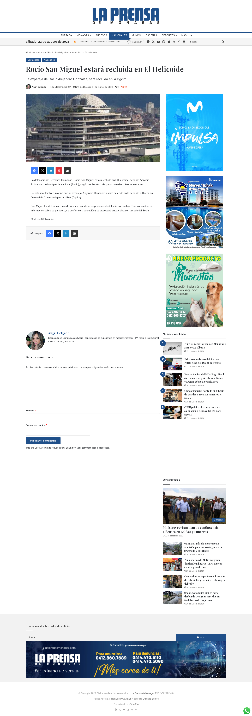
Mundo (136, 35)
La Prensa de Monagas (142, 693)
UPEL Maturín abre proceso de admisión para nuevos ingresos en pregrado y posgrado (203, 547)
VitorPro (134, 704)
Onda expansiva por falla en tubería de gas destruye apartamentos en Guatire (204, 394)
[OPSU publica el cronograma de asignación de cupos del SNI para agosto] (172, 412)
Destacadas (33, 60)
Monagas (83, 35)
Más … (185, 35)
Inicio (31, 52)
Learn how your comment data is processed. (88, 447)
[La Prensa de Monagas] (126, 16)
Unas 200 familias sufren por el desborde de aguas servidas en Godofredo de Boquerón (202, 596)
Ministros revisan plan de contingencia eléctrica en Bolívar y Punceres (191, 529)
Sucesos (101, 35)
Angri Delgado (39, 87)
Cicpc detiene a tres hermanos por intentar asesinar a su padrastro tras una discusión (122, 41)
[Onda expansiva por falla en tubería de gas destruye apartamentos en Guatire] (172, 395)
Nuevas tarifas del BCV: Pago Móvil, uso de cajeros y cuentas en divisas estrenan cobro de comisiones (204, 378)
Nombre (31, 410)
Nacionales (119, 35)
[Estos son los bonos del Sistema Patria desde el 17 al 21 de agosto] (172, 364)
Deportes (168, 35)
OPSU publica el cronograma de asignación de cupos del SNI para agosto (202, 411)
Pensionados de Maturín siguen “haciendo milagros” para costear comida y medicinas (203, 563)
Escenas (151, 35)
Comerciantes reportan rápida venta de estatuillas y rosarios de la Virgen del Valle (204, 580)
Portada (66, 35)
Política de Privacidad (120, 698)
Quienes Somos (151, 698)
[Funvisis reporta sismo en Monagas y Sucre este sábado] (172, 348)
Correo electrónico (36, 425)
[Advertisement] (93, 286)
